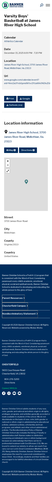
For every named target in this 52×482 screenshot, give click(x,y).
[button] (26, 182)
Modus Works (36, 328)
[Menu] (48, 5)
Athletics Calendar (13, 41)
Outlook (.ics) (15, 105)
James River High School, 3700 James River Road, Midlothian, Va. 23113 (25, 137)
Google (26, 98)
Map (11, 150)
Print (11, 98)
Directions (27, 150)
